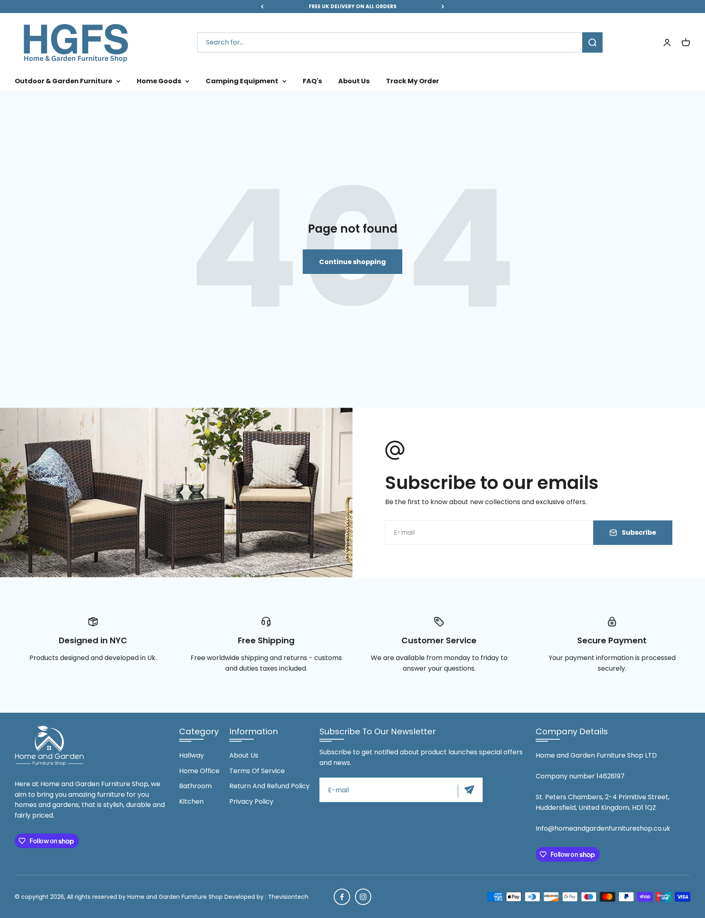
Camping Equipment (242, 81)
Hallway (191, 755)
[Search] (592, 43)
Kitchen (191, 801)
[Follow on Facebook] (342, 897)
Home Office (199, 771)
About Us (354, 81)
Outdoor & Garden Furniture (63, 81)
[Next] (442, 6)
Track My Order (412, 81)
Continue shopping (352, 262)
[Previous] (262, 6)
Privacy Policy (251, 801)
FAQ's (312, 81)
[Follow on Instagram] (363, 897)
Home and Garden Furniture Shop (175, 897)
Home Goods (159, 81)
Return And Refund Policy (269, 786)
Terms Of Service (257, 771)
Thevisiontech (288, 897)
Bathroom (195, 786)
